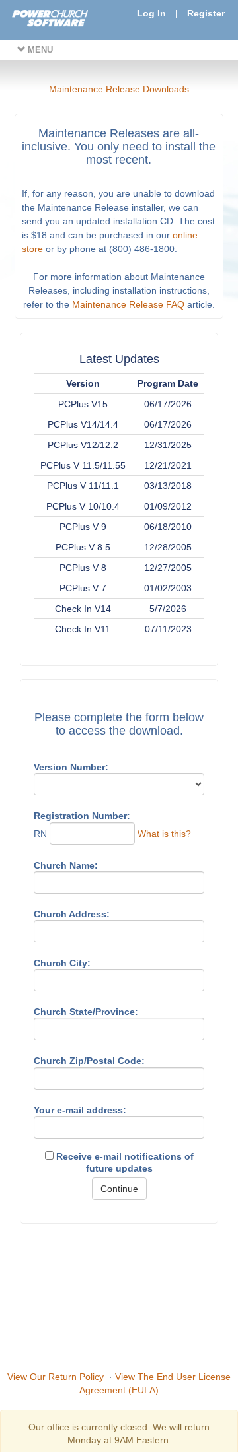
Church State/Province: (86, 1011)
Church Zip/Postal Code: (89, 1060)
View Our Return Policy (55, 1376)
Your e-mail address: (80, 1110)
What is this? (164, 833)
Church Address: (72, 914)
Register (206, 13)
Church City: (62, 963)
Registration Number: (82, 815)
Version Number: (71, 767)
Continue (119, 1188)
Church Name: (66, 865)
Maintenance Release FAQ (128, 304)
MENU (39, 50)
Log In (151, 13)
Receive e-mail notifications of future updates (124, 1162)
